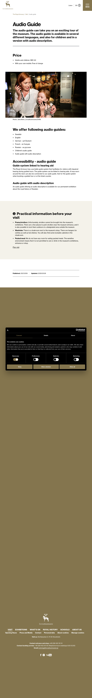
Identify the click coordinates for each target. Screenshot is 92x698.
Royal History (50, 629)
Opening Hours (11, 633)
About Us (77, 629)
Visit (26, 14)
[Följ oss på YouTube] (49, 655)
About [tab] (73, 335)
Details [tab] (46, 335)
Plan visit (16, 247)
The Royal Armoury (18, 14)
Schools (65, 629)
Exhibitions (21, 629)
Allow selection (46, 366)
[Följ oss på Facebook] (40, 655)
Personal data (49, 633)
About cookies (63, 633)
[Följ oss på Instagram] (44, 655)
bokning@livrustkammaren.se (48, 648)
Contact (38, 633)
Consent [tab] (19, 335)
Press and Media (26, 633)
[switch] (35, 359)
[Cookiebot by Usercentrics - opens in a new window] (77, 330)
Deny (19, 366)
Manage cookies (77, 633)
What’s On (35, 629)
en (76, 5)
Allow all (72, 366)
